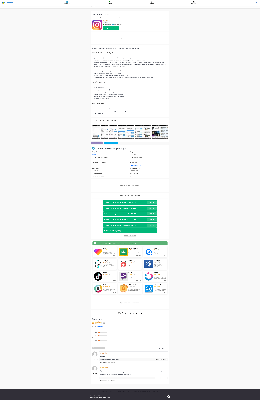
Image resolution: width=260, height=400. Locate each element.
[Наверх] (168, 397)
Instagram (95, 154)
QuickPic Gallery (158, 284)
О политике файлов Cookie (123, 391)
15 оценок (105, 22)
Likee (104, 248)
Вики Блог (104, 391)
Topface (156, 272)
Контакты (155, 391)
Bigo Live (105, 260)
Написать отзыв (101, 326)
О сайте (112, 391)
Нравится (158, 359)
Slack (104, 284)
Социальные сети (135, 165)
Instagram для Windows (111, 142)
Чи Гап (130, 272)
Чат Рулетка (157, 260)
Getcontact (156, 248)
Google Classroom (133, 248)
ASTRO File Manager (133, 284)
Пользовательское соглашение (142, 391)
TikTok (105, 272)
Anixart (130, 260)
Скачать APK (112, 28)
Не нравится (163, 359)
